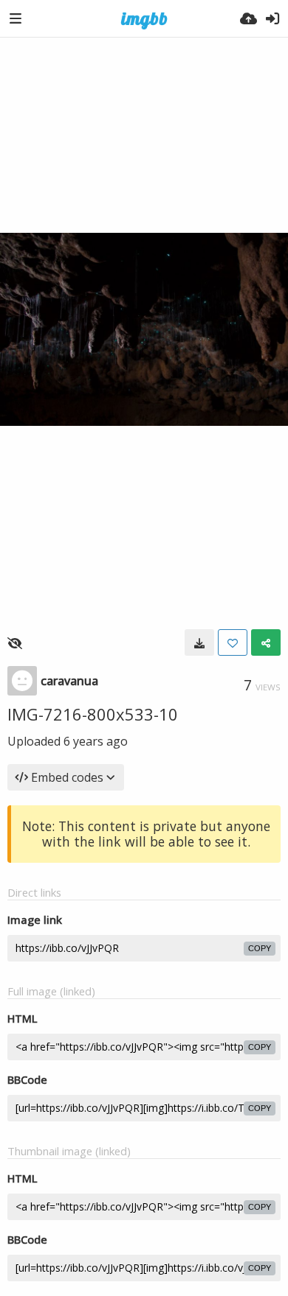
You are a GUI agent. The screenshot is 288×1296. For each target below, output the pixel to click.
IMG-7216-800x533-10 (92, 714)
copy (259, 948)
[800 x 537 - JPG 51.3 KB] (199, 642)
